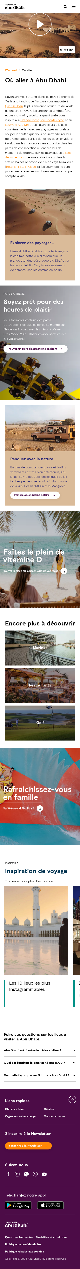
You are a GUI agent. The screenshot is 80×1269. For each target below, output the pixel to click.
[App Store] (50, 1204)
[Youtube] (44, 1174)
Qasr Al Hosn (14, 106)
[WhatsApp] (35, 1174)
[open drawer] (75, 6)
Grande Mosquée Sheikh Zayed (42, 120)
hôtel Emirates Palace (21, 167)
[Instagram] (17, 1174)
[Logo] (14, 7)
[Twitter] (26, 1174)
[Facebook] (8, 1174)
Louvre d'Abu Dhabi (18, 125)
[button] (67, 49)
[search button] (65, 6)
